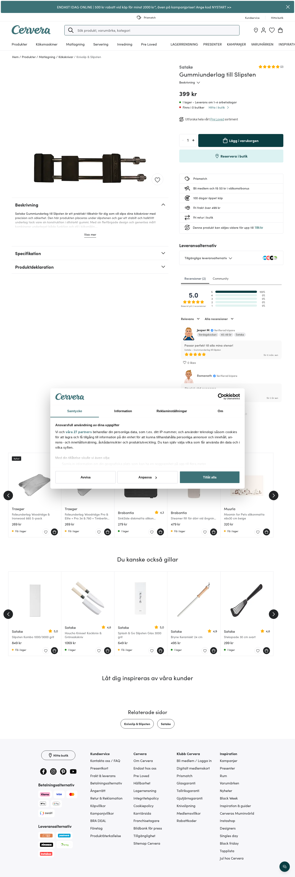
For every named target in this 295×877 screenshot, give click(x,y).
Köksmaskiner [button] (46, 44)
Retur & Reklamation (106, 798)
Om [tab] (220, 411)
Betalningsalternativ (106, 783)
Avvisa (85, 477)
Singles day (229, 835)
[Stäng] (288, 6)
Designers (228, 828)
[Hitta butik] (256, 30)
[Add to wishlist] (157, 180)
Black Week (229, 798)
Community (220, 278)
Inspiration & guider (235, 805)
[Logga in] (263, 30)
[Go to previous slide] (8, 495)
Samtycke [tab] (74, 411)
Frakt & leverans (103, 775)
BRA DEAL (98, 820)
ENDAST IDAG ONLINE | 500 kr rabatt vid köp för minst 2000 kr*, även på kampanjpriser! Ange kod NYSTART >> (144, 7)
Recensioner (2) (195, 278)
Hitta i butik (217, 107)
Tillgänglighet (144, 835)
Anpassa (145, 477)
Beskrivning (187, 82)
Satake (166, 724)
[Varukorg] (280, 30)
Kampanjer (236, 44)
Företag (96, 828)
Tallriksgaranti (188, 790)
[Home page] (31, 32)
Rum (223, 775)
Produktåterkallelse (105, 835)
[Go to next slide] (273, 495)
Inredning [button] (124, 44)
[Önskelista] (272, 30)
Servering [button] (100, 44)
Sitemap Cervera (146, 843)
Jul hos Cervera (232, 858)
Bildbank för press (147, 828)
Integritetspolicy (146, 798)
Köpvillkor (98, 805)
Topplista (227, 850)
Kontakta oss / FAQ (105, 760)
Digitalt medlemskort (193, 768)
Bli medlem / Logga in (194, 760)
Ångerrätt (97, 790)
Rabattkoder (187, 820)
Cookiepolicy (143, 805)
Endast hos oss (144, 768)
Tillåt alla (209, 477)
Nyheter (226, 790)
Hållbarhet (141, 783)
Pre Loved (149, 44)
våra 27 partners (79, 432)
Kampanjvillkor (102, 813)
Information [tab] (123, 411)
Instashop (227, 820)
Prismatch (184, 775)
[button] (71, 30)
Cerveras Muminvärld (237, 813)
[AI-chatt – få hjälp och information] (284, 866)
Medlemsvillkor (189, 813)
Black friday (229, 843)
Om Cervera (143, 760)
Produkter (19, 44)
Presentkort (99, 768)
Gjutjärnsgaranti (190, 798)
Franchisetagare (146, 820)
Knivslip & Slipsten (137, 724)
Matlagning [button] (75, 44)
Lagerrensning (184, 44)
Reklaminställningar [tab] (172, 411)
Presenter (227, 768)
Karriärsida (142, 813)
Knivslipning (186, 805)
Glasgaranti (186, 783)
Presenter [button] (212, 44)
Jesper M (203, 330)
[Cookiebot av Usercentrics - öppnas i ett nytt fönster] (221, 396)
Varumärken (262, 44)
